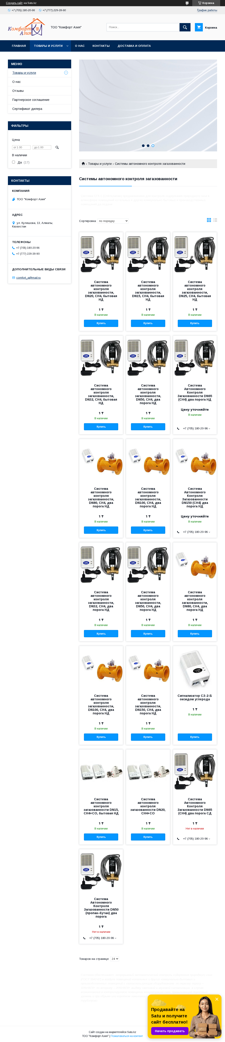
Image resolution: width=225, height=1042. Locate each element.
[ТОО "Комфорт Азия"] (26, 34)
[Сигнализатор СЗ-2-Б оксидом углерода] (195, 668)
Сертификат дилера (27, 109)
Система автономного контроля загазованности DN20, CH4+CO (148, 806)
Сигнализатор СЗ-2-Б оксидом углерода (195, 697)
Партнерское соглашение (30, 100)
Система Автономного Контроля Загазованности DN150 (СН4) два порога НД (195, 497)
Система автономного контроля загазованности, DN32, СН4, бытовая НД (101, 394)
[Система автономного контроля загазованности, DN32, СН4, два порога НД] (101, 564)
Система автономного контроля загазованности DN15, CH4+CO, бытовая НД (101, 806)
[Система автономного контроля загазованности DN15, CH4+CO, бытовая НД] (101, 771)
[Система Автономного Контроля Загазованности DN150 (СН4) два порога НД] (195, 461)
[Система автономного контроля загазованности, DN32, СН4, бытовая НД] (101, 358)
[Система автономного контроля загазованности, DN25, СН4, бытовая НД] (195, 254)
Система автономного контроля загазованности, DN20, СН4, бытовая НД (101, 290)
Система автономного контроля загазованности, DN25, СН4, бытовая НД (195, 290)
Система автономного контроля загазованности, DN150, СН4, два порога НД (148, 704)
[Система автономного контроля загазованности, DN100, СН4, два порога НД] (148, 461)
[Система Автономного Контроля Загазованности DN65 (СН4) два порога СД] (195, 771)
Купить (101, 323)
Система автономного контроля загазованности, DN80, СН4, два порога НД (101, 497)
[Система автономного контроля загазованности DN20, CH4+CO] (148, 771)
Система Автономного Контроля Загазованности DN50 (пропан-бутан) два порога (101, 907)
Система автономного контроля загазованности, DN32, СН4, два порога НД (101, 601)
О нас (80, 45)
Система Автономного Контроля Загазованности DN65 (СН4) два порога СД (195, 806)
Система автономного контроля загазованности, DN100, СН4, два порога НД (148, 497)
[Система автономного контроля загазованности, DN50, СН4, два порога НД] (148, 358)
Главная (19, 45)
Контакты (101, 45)
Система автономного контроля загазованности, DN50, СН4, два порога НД (148, 394)
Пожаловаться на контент (127, 1036)
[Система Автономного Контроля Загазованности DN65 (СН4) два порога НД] (195, 358)
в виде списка (215, 221)
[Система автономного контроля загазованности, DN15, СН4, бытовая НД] (148, 254)
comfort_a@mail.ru (28, 277)
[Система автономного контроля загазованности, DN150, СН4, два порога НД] (148, 668)
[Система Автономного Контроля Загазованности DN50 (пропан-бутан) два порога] (101, 871)
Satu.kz (131, 1032)
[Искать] (185, 27)
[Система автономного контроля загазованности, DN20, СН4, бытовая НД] (101, 254)
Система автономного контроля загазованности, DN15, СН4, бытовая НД (148, 290)
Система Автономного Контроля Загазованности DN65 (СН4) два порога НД (195, 392)
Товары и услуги (48, 45)
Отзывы (18, 91)
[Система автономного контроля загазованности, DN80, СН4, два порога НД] (101, 461)
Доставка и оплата (134, 45)
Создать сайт (14, 3)
